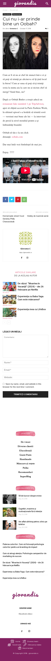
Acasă (5, 10)
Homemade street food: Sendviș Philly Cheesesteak (13, 219)
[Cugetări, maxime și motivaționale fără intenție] (9, 512)
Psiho (25, 467)
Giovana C (14, 28)
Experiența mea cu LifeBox (32, 309)
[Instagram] (28, 257)
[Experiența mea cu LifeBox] (9, 312)
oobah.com (17, 136)
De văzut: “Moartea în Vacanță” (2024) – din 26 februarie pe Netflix (31, 286)
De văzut (6, 292)
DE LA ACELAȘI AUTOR (25, 275)
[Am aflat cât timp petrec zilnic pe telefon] (9, 525)
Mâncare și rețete (25, 463)
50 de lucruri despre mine (29, 496)
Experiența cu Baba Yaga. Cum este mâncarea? (23, 572)
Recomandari (17, 14)
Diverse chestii (7, 305)
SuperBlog (25, 476)
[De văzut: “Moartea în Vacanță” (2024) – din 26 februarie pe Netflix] (9, 286)
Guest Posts (25, 454)
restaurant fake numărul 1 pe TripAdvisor (23, 103)
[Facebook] (22, 257)
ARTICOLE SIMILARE (25, 272)
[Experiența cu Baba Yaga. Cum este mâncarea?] (9, 299)
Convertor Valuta (25, 656)
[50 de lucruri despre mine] (9, 499)
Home (17, 641)
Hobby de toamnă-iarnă (37, 216)
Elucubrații (14, 10)
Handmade (25, 459)
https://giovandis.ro (25, 252)
